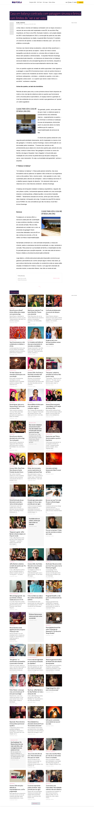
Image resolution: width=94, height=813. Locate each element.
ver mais (35, 803)
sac (66, 2)
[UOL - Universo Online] (23, 2)
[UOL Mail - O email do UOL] (70, 2)
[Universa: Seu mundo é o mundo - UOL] (17, 2)
